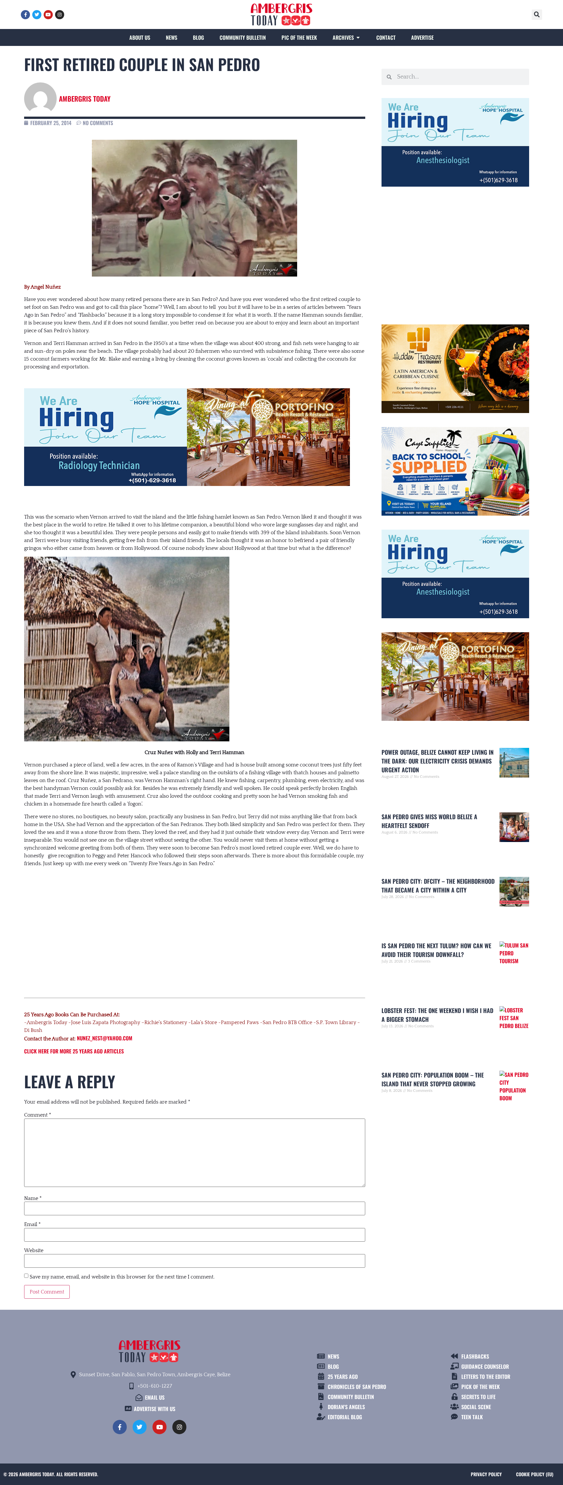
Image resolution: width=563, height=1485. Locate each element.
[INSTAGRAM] (59, 14)
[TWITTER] (36, 14)
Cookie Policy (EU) (534, 1474)
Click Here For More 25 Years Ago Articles (74, 1051)
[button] (537, 14)
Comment (37, 1115)
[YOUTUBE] (48, 14)
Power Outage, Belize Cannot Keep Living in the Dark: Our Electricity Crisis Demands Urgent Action (438, 761)
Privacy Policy (486, 1474)
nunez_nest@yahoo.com (104, 1038)
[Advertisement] (194, 926)
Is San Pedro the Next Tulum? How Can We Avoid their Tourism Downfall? (436, 950)
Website (33, 1250)
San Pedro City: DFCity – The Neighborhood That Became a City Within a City (438, 885)
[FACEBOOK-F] (25, 14)
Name (33, 1198)
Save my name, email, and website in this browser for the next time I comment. (122, 1276)
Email (32, 1224)
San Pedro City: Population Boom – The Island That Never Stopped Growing (433, 1079)
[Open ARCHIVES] (358, 37)
